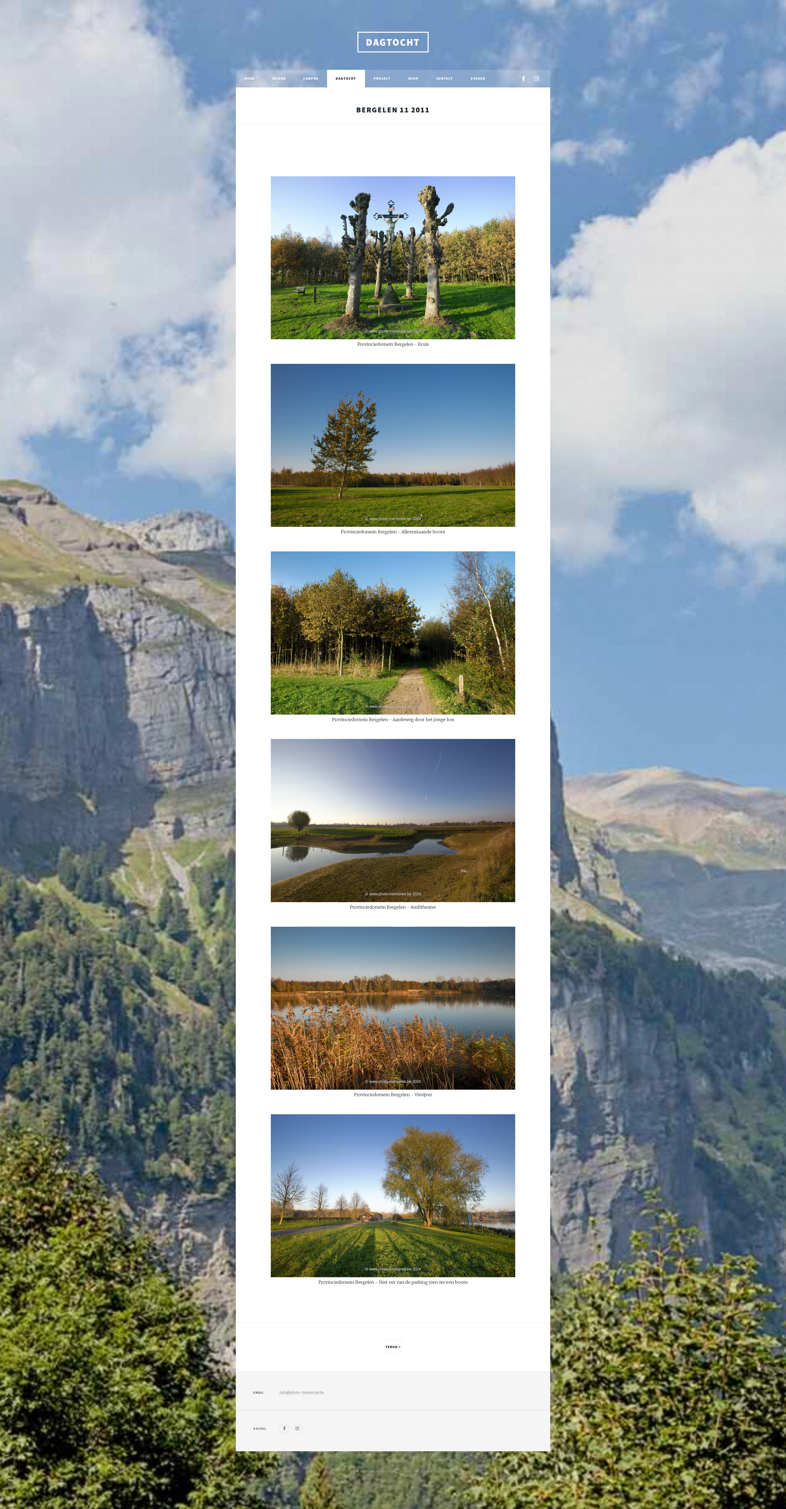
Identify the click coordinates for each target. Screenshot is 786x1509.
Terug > (393, 1347)
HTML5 (427, 1471)
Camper (310, 78)
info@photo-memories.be (301, 1392)
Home (250, 78)
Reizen (279, 78)
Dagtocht (393, 42)
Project (382, 78)
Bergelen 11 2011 (393, 109)
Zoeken (478, 78)
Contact (444, 78)
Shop (413, 78)
